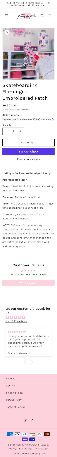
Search (10, 378)
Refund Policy (14, 400)
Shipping (6, 110)
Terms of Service (15, 407)
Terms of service (21, 453)
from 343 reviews (16, 321)
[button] (6, 15)
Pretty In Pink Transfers (27, 445)
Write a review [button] (28, 282)
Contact (10, 385)
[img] (30, 317)
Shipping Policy (14, 392)
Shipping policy (39, 453)
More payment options (28, 159)
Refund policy (25, 449)
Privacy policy (41, 449)
